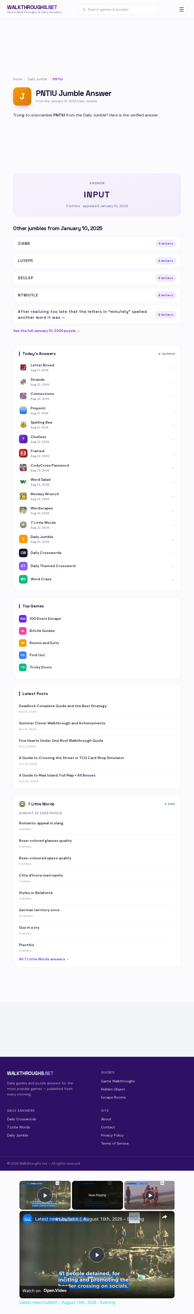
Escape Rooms (113, 1097)
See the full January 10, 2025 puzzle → (46, 330)
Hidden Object (113, 1089)
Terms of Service (115, 1143)
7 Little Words (18, 1127)
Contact (108, 1127)
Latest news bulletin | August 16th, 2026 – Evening (89, 1219)
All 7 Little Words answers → (44, 959)
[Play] (150, 1195)
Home (17, 79)
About (106, 1119)
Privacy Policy (112, 1135)
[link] (27, 1219)
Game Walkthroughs (118, 1081)
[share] (164, 1216)
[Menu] (181, 9)
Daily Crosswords (21, 1119)
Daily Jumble (37, 79)
